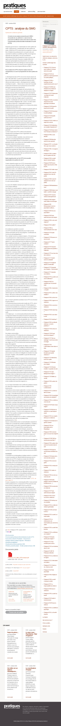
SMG (8, 529)
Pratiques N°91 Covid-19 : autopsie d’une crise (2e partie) (50, 174)
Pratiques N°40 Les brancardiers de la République (48, 427)
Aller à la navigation (4, 1)
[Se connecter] (56, 11)
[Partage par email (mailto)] (6, 531)
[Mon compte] (53, 11)
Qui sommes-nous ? (47, 620)
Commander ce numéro (27, 592)
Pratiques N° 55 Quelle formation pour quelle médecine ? (49, 353)
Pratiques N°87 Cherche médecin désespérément (33, 16)
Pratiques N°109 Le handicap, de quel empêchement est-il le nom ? (51, 82)
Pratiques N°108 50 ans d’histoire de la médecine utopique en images (50, 88)
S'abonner (11, 591)
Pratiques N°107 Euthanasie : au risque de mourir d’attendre (51, 95)
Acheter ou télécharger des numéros (14, 16)
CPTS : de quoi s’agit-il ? (25, 567)
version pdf (27, 600)
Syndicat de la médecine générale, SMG (15, 544)
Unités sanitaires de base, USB (27, 545)
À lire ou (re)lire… (47, 623)
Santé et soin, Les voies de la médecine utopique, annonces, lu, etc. (50, 58)
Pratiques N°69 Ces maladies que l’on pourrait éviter (50, 283)
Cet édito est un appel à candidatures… (12, 669)
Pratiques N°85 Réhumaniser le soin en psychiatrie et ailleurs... (49, 206)
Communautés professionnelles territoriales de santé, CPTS (19, 537)
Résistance (28, 540)
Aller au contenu (12, 1)
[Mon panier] (51, 11)
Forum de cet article (16, 612)
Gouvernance (26, 538)
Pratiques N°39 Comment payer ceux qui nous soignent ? (51, 433)
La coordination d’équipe (31, 669)
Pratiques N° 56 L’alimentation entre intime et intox (51, 346)
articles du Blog (31, 11)
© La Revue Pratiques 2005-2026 (30, 721)
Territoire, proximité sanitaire (12, 545)
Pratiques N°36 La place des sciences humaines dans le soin (51, 445)
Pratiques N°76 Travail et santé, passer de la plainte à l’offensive (50, 248)
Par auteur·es (46, 24)
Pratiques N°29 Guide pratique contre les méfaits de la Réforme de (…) (51, 481)
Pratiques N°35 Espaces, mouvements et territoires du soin (50, 451)
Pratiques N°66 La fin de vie (50, 297)
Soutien (44, 629)
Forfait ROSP (16, 570)
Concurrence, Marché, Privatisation (13, 538)
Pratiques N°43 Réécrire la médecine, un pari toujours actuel (50, 411)
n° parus (16, 11)
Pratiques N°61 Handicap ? (50, 319)
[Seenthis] (9, 531)
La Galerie (45, 617)
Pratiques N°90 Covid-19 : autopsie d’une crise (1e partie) (50, 180)
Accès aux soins (9, 535)
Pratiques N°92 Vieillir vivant (51, 169)
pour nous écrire (41, 11)
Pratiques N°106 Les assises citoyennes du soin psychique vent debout (51, 101)
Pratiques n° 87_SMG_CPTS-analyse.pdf (18, 557)
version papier (28, 599)
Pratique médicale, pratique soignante (14, 540)
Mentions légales (17, 721)
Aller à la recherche (19, 1)
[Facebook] (7, 531)
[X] (10, 531)
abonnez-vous (29, 588)
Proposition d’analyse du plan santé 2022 (21, 564)
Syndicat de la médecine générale (13, 32)
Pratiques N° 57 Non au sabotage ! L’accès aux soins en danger (51, 340)
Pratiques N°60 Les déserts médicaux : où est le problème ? (50, 324)
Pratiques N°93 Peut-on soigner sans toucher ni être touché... (50, 164)
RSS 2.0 (21, 721)
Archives (45, 632)
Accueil (4, 16)
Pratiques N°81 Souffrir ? (50, 225)
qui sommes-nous (8, 11)
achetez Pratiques (21, 588)
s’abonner (23, 11)
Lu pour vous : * (31, 634)
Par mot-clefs (53, 24)
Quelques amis (46, 626)
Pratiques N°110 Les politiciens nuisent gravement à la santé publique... (51, 75)
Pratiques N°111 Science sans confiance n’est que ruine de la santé (50, 69)
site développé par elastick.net (42, 721)
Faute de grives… (13, 632)
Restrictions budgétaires (11, 542)
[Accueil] (15, 6)
